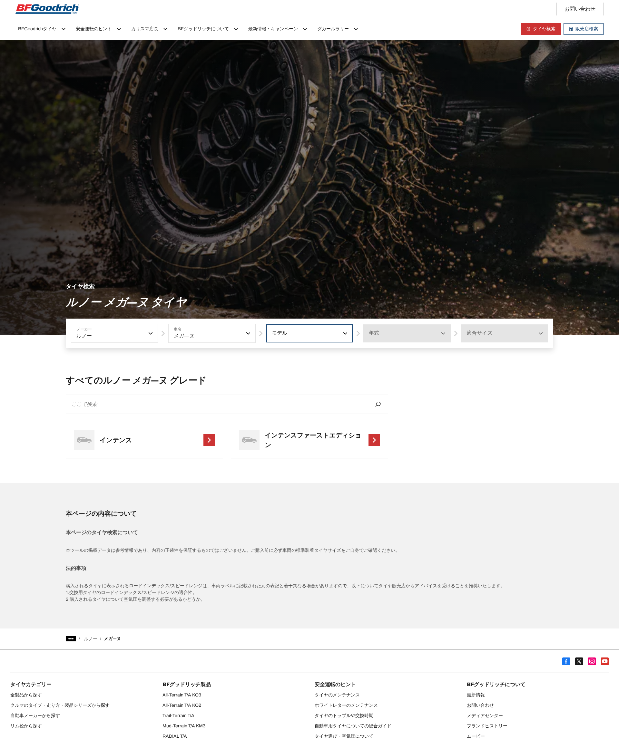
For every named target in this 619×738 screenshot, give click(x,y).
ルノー (90, 639)
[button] (149, 333)
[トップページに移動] (47, 9)
